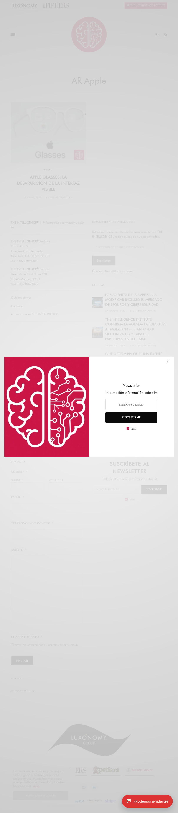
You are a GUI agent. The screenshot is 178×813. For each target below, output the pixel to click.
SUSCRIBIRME (131, 417)
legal (133, 428)
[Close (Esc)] (167, 363)
